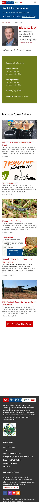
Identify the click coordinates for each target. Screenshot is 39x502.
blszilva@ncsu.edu (25, 42)
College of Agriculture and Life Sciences (18, 457)
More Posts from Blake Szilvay (19, 324)
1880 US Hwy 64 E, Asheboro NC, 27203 (17, 12)
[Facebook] (5, 493)
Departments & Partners (12, 454)
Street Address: (12, 69)
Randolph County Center (15, 8)
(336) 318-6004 (23, 96)
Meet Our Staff (6, 22)
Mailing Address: (12, 80)
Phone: (9, 91)
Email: (8, 63)
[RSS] (18, 493)
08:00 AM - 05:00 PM (28, 16)
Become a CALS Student (12, 460)
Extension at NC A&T (10, 463)
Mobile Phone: (11, 96)
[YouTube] (14, 493)
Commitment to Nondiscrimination (22, 499)
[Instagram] (10, 493)
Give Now (6, 466)
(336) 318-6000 (10, 16)
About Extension (9, 447)
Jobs (5, 450)
